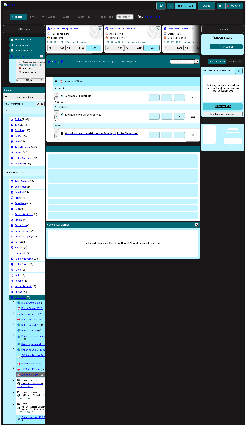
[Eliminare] (197, 230)
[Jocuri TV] (56, 61)
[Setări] (221, 6)
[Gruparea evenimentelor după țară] (42, 104)
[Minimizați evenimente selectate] (38, 104)
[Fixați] (56, 99)
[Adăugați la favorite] (100, 28)
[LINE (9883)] (49, 61)
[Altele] (190, 74)
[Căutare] (197, 61)
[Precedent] (41, 56)
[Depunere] (170, 6)
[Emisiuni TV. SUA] (62, 61)
